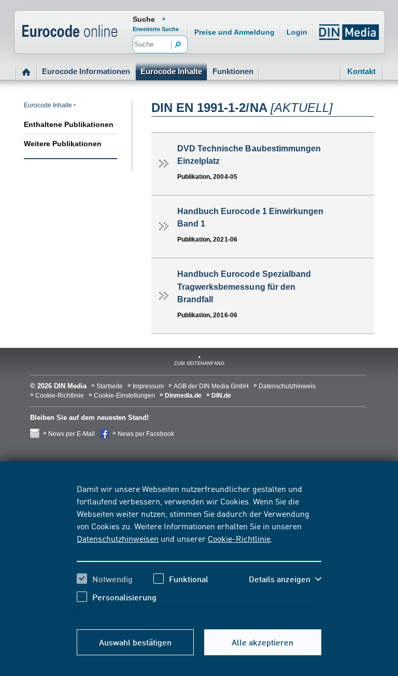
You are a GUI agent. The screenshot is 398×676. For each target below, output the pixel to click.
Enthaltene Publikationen (68, 124)
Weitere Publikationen (63, 143)
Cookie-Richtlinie (239, 538)
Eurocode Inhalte (171, 71)
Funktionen (232, 71)
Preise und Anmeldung (234, 32)
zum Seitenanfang (199, 363)
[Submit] (178, 45)
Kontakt (361, 71)
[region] (199, 550)
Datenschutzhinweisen (118, 538)
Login (297, 32)
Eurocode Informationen (86, 71)
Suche (144, 19)
